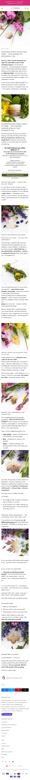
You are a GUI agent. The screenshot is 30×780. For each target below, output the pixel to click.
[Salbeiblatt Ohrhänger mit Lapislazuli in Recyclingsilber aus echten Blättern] (15, 219)
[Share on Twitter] (11, 690)
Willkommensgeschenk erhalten (15, 175)
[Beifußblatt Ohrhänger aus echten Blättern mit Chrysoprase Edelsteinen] (15, 542)
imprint (3, 736)
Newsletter (4, 754)
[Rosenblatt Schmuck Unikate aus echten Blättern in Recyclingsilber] (15, 396)
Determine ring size (6, 752)
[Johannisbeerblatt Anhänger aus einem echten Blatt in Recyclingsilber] (15, 635)
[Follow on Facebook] (2, 761)
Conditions (4, 722)
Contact (3, 743)
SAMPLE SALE (5, 746)
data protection (5, 730)
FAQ (2, 757)
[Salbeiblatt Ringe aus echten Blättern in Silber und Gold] (15, 108)
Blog (2, 749)
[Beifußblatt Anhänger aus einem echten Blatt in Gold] (15, 337)
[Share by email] (25, 690)
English (20, 766)
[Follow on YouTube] (13, 761)
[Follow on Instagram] (5, 761)
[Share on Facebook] (4, 690)
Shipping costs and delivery (9, 725)
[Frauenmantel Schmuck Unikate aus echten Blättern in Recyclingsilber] (15, 464)
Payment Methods (6, 727)
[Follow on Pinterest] (9, 761)
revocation (4, 733)
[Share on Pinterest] (18, 690)
